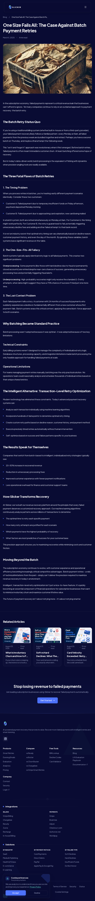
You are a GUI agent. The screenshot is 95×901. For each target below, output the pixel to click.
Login (5, 790)
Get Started (46, 700)
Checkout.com (55, 828)
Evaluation (7, 761)
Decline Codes (55, 757)
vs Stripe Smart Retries (35, 770)
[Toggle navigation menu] (85, 7)
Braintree (53, 820)
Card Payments (40, 854)
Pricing (6, 770)
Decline (37, 893)
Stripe (51, 816)
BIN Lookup (54, 753)
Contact (6, 781)
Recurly (6, 824)
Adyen (52, 824)
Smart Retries (8, 753)
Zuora (5, 828)
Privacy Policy (35, 887)
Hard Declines (70, 858)
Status (82, 886)
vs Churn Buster (32, 761)
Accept (15, 893)
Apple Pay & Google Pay (43, 866)
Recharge (7, 832)
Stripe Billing (8, 816)
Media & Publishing (10, 858)
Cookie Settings (61, 892)
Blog (5, 17)
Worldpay (53, 836)
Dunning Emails (9, 757)
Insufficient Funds (72, 862)
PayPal (36, 862)
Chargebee (7, 820)
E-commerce (8, 866)
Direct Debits (39, 858)
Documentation (79, 764)
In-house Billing (9, 836)
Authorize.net (55, 832)
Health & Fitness (9, 862)
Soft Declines (70, 854)
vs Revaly (30, 753)
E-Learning (7, 870)
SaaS (5, 854)
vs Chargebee (31, 766)
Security (6, 785)
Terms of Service (60, 886)
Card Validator (55, 761)
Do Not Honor (70, 866)
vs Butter (30, 757)
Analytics (6, 766)
